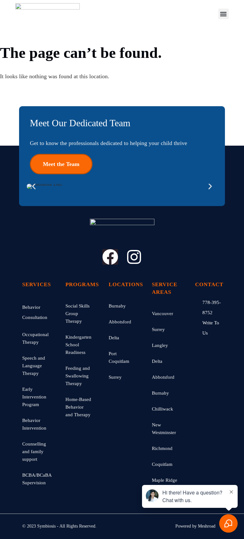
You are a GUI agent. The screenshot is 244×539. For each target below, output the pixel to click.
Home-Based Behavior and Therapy (78, 407)
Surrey (115, 377)
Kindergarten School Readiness (78, 345)
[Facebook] (110, 257)
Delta (114, 337)
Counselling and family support (34, 451)
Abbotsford (120, 321)
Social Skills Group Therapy (77, 313)
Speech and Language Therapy (33, 366)
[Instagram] (134, 257)
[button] (223, 14)
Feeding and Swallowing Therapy (77, 376)
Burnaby (117, 305)
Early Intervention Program (34, 397)
